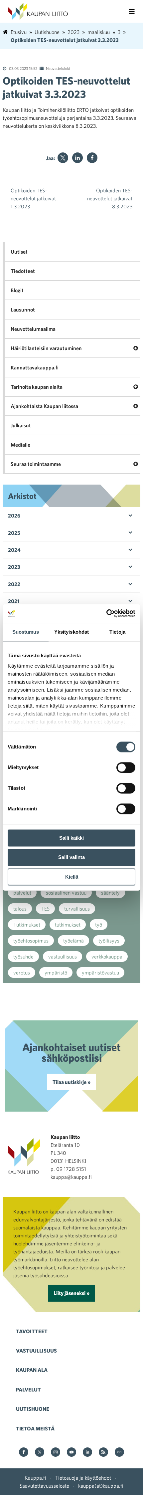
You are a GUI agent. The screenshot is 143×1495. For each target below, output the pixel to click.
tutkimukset (67, 925)
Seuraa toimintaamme (36, 464)
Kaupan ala (32, 1370)
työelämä (73, 941)
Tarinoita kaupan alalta (37, 387)
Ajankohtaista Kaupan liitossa (44, 406)
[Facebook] (92, 157)
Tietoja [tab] (117, 632)
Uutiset (19, 252)
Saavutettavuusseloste (44, 1486)
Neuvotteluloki (58, 68)
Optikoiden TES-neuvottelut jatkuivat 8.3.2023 (109, 198)
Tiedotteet (23, 271)
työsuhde (23, 957)
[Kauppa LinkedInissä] (87, 1452)
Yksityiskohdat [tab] (71, 632)
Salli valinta (71, 857)
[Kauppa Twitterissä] (39, 1452)
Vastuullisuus (36, 1351)
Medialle (20, 445)
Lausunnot (23, 310)
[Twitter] (63, 157)
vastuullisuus (62, 957)
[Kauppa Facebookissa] (23, 1452)
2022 (14, 584)
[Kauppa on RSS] (103, 1452)
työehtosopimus (31, 941)
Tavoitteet (32, 1331)
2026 (14, 516)
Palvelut (28, 1389)
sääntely (110, 893)
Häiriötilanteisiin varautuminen (46, 348)
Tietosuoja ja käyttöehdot (83, 1478)
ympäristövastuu (100, 972)
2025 (14, 533)
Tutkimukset (26, 925)
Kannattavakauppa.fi (35, 367)
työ (98, 925)
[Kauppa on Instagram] (55, 1452)
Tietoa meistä (35, 1428)
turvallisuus (77, 909)
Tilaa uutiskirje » (71, 1082)
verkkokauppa (106, 957)
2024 (14, 550)
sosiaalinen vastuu (66, 893)
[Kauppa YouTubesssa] (71, 1452)
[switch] (125, 767)
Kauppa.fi (35, 1478)
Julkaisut (21, 425)
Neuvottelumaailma (33, 329)
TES (45, 909)
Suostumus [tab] (25, 632)
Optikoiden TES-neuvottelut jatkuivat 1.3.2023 (33, 198)
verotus (21, 972)
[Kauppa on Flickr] (119, 1452)
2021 (14, 601)
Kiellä (71, 877)
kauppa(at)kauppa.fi (100, 1486)
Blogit (17, 290)
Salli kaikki (71, 838)
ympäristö (56, 972)
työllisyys (108, 941)
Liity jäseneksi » (71, 1293)
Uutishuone (32, 1409)
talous (20, 909)
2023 (14, 567)
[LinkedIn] (77, 157)
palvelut (22, 893)
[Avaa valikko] (131, 11)
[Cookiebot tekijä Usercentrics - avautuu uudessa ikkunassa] (106, 613)
